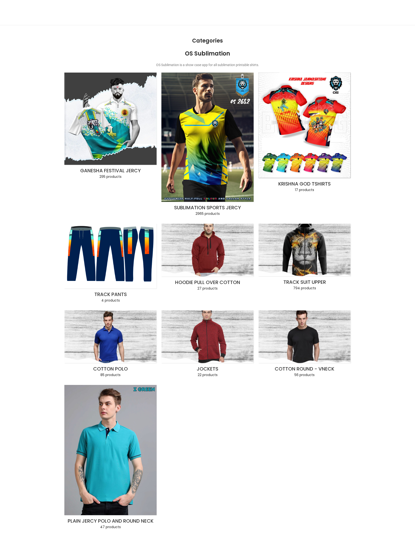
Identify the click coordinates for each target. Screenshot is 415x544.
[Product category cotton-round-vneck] (304, 345)
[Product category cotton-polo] (110, 345)
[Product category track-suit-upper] (304, 258)
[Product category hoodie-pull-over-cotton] (207, 258)
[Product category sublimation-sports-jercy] (207, 146)
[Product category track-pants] (110, 265)
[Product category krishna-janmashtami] (304, 134)
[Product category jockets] (207, 345)
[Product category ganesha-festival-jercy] (110, 127)
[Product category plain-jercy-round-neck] (110, 458)
